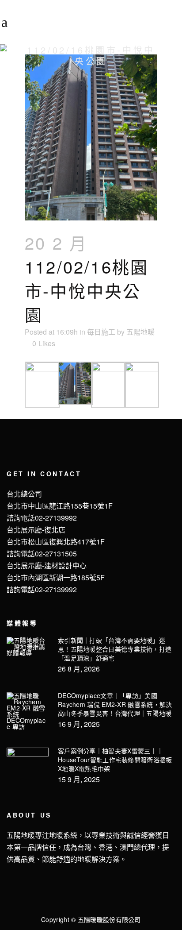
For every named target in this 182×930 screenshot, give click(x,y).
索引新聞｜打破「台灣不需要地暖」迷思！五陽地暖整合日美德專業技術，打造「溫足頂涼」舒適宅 (114, 649)
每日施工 (101, 332)
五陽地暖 (140, 332)
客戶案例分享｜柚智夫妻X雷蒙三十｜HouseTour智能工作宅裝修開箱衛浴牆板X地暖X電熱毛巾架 (115, 759)
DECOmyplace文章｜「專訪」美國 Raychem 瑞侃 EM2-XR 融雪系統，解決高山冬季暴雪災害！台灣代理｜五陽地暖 (115, 704)
